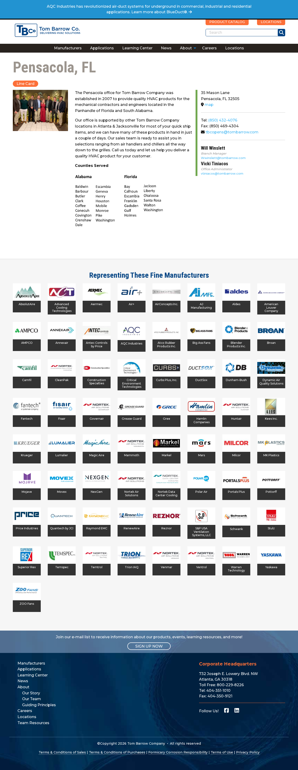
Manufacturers (68, 48)
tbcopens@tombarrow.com (231, 132)
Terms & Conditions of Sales (62, 752)
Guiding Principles (39, 705)
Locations (234, 48)
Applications (102, 48)
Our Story (31, 693)
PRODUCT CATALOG (227, 22)
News (166, 48)
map (208, 104)
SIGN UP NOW (149, 646)
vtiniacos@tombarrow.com (222, 173)
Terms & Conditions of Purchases (117, 752)
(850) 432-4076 (222, 120)
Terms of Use (222, 752)
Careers (209, 48)
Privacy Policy (248, 752)
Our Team (31, 699)
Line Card (25, 83)
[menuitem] (67, 48)
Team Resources (33, 723)
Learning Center (137, 48)
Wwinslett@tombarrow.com (223, 158)
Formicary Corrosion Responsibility (178, 752)
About (186, 48)
